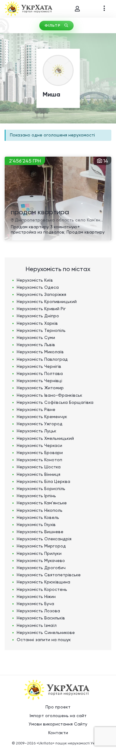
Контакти (58, 732)
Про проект (58, 706)
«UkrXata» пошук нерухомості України (71, 743)
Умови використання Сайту (58, 723)
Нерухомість (35, 280)
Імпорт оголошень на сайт (58, 715)
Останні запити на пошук (44, 639)
